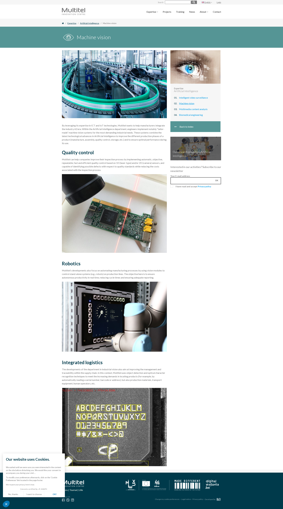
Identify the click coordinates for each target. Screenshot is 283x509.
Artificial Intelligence (89, 23)
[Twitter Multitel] (67, 500)
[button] (6, 504)
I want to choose (34, 494)
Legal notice (186, 499)
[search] (194, 2)
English (207, 2)
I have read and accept (193, 186)
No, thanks (13, 494)
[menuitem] (152, 11)
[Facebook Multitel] (63, 500)
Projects (167, 11)
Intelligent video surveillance (193, 97)
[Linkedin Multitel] (72, 500)
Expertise (152, 11)
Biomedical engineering (191, 114)
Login (219, 2)
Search (160, 2)
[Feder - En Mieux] (148, 485)
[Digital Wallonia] (197, 485)
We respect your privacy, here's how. (20, 485)
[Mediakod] (218, 499)
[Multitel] (73, 14)
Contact (217, 11)
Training (180, 11)
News (192, 11)
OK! (55, 494)
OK (216, 180)
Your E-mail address (180, 176)
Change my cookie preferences (167, 499)
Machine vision (186, 103)
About (203, 11)
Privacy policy (204, 186)
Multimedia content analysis (193, 109)
